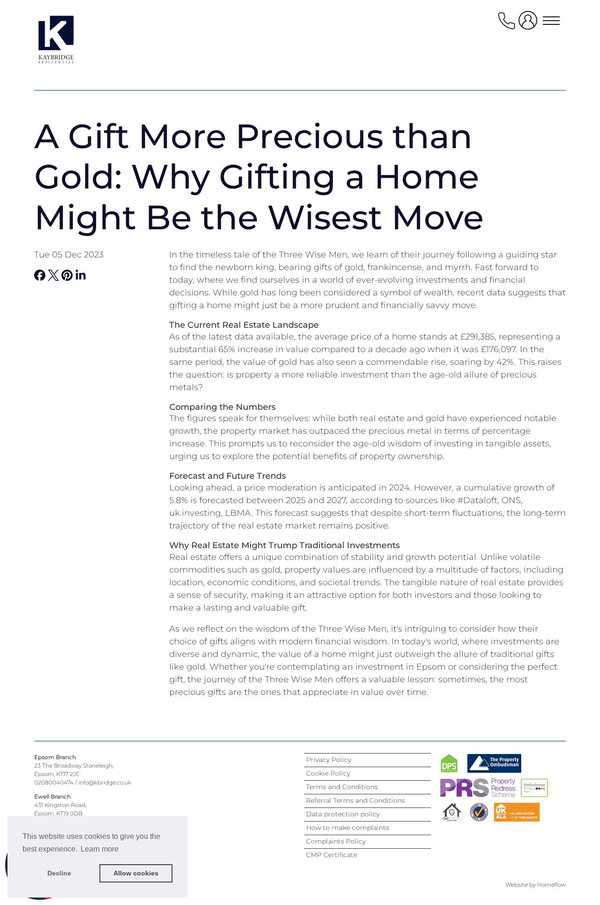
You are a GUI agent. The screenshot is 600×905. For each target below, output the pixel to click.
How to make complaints (347, 827)
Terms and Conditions (342, 787)
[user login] (529, 24)
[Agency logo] (71, 39)
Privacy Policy (328, 759)
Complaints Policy (336, 841)
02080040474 (54, 782)
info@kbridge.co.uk (104, 782)
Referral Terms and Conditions (355, 800)
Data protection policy (343, 814)
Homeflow (551, 884)
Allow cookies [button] (135, 873)
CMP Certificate (331, 855)
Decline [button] (59, 873)
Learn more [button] (100, 849)
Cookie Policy (328, 773)
